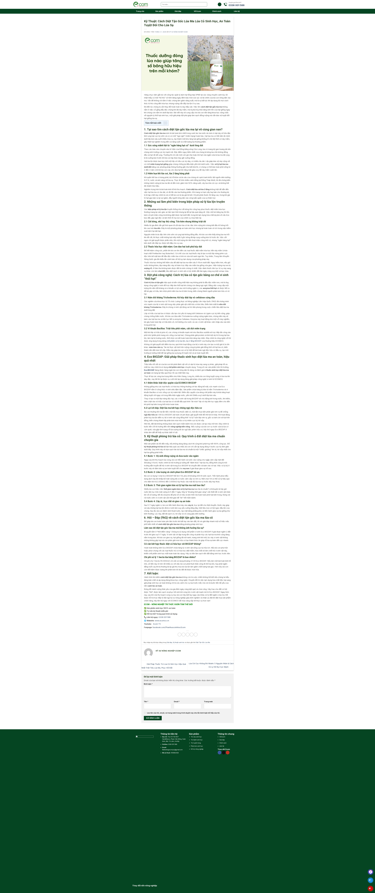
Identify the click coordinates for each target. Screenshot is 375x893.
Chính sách (216, 11)
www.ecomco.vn (162, 620)
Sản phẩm (159, 11)
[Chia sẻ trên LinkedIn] (196, 634)
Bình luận (148, 684)
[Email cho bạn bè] (187, 634)
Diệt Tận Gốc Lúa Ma (203, 642)
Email (177, 702)
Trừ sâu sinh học (196, 737)
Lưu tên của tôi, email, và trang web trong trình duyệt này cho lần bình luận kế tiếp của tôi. (183, 713)
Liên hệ (237, 11)
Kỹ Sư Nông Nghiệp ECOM (178, 32)
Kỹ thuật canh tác (178, 642)
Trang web (208, 702)
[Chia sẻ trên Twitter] (183, 634)
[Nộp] (205, 4)
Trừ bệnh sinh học (197, 740)
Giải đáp (178, 11)
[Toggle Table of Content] (164, 123)
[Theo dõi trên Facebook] (219, 752)
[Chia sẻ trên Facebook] (179, 634)
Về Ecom (197, 11)
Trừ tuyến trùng (196, 743)
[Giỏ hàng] (219, 4)
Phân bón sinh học (197, 746)
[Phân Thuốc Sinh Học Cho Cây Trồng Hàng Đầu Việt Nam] (145, 4)
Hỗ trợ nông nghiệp (197, 749)
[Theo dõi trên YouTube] (227, 752)
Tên (146, 702)
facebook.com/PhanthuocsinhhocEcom (169, 627)
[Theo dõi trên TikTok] (223, 752)
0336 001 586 (172, 744)
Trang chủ (140, 11)
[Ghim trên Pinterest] (191, 634)
